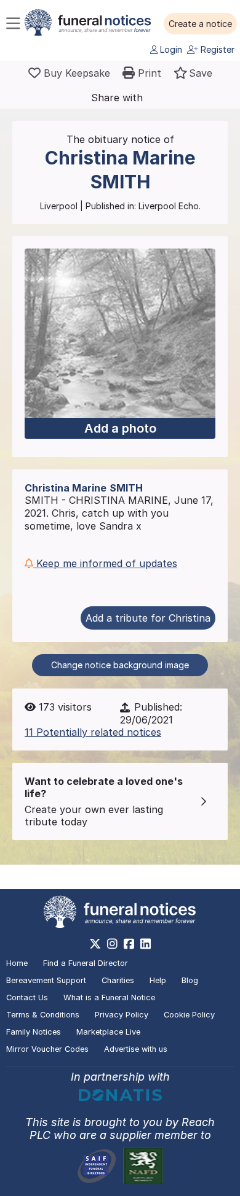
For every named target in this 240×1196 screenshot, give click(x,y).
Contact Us (27, 997)
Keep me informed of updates (105, 563)
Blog (190, 980)
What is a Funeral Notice (109, 997)
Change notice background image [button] (120, 665)
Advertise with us (135, 1049)
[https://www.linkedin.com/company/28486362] (145, 943)
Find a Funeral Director (85, 963)
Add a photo (120, 428)
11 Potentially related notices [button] (93, 732)
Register (216, 49)
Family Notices (33, 1031)
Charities (118, 980)
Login (170, 49)
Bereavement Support (46, 980)
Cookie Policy (189, 1014)
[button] (200, 24)
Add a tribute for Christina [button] (148, 618)
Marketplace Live (108, 1031)
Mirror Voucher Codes (47, 1049)
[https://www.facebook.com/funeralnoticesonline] (129, 943)
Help (158, 980)
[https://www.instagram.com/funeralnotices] (112, 943)
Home (17, 963)
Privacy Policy (121, 1014)
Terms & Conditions (42, 1014)
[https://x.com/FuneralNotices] (95, 943)
